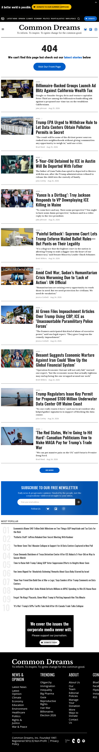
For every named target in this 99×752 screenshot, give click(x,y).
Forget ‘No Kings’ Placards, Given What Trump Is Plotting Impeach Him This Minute (49, 597)
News (38, 82)
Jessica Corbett (42, 297)
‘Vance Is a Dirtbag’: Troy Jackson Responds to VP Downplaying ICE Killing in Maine (63, 200)
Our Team (72, 687)
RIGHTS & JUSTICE (57, 19)
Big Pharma (47, 693)
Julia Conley (41, 181)
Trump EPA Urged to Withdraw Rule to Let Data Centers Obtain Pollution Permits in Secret (66, 127)
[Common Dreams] (3, 18)
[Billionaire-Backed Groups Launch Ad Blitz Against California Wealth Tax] (17, 88)
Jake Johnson (41, 108)
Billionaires (46, 711)
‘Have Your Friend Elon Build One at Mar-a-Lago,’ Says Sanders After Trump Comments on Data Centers (55, 581)
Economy (17, 701)
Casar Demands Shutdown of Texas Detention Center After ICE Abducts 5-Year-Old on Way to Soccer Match (54, 556)
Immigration (47, 686)
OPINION (21, 19)
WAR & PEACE (71, 19)
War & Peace (19, 726)
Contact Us (73, 721)
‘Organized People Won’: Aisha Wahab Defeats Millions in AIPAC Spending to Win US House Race (55, 588)
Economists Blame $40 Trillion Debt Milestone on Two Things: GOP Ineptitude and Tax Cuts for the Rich (55, 530)
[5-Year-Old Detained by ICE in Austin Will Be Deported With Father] (17, 164)
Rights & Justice (17, 721)
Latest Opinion (17, 692)
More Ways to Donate (73, 713)
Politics (16, 716)
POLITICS (46, 19)
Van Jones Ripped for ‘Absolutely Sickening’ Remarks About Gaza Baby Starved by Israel (51, 571)
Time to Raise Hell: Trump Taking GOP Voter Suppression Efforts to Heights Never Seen (51, 563)
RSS (95, 697)
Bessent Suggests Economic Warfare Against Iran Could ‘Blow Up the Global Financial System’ (65, 360)
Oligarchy (46, 682)
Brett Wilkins (41, 258)
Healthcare (18, 712)
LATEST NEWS (12, 19)
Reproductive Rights (48, 702)
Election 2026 (48, 715)
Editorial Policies (74, 694)
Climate (16, 697)
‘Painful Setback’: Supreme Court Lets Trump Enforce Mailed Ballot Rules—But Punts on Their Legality (66, 238)
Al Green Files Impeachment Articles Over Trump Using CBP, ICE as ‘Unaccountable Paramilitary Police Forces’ (65, 318)
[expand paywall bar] (96, 2)
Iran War (45, 708)
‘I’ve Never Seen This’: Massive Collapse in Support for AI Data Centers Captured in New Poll (53, 545)
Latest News (19, 687)
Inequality (46, 690)
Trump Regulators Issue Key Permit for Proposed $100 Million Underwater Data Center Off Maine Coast (66, 399)
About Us (74, 682)
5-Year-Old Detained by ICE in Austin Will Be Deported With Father (65, 163)
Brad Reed (40, 147)
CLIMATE (29, 19)
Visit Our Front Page (49, 66)
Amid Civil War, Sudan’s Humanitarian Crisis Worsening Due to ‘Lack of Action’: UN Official (66, 277)
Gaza (43, 697)
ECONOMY (38, 19)
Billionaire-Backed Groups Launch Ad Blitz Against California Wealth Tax (66, 87)
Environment (19, 708)
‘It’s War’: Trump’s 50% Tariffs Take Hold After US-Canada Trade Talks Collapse (48, 606)
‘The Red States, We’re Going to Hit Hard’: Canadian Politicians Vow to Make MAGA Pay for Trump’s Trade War (64, 439)
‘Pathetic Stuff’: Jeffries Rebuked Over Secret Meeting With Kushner (43, 537)
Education (18, 705)
